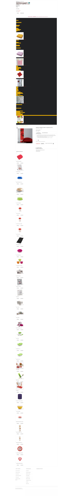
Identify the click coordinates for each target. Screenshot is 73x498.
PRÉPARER (17, 105)
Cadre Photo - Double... (18, 286)
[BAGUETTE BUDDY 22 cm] (20, 181)
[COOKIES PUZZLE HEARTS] (20, 462)
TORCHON (17, 69)
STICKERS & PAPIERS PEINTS (19, 93)
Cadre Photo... (17, 296)
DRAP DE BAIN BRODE (19, 47)
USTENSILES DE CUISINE (19, 104)
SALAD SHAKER (18, 411)
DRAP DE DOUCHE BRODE (19, 49)
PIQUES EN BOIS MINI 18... (19, 442)
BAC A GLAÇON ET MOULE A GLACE (20, 112)
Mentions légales (28, 478)
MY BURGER (17, 369)
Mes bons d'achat (18, 472)
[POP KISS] (20, 389)
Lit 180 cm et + (17, 24)
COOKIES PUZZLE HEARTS (19, 463)
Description (38, 132)
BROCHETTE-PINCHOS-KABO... (20, 421)
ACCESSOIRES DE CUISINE (19, 114)
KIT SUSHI (17, 338)
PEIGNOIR (17, 42)
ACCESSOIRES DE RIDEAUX (19, 95)
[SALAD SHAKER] (20, 410)
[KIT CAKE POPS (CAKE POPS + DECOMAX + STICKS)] (20, 327)
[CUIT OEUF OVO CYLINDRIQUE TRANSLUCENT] (20, 233)
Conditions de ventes (28, 480)
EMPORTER (17, 107)
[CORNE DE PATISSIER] (20, 160)
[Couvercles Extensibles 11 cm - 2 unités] (20, 202)
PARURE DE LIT (18, 25)
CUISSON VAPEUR (18, 113)
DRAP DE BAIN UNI (18, 46)
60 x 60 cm (17, 27)
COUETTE (17, 20)
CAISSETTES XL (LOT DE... (19, 265)
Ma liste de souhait (18, 478)
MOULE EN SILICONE (18, 108)
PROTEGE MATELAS (18, 29)
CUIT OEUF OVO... (18, 213)
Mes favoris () (18, 5)
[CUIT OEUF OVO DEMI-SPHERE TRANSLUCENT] (20, 212)
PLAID (17, 88)
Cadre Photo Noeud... (18, 171)
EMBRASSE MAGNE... (28, 86)
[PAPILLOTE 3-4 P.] (20, 358)
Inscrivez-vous (22, 1)
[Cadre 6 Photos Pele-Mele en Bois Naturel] (20, 306)
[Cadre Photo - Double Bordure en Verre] (20, 285)
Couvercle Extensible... (18, 192)
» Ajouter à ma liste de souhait (48, 143)
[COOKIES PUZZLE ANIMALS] (20, 452)
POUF (17, 91)
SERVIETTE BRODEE (18, 41)
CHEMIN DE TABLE (18, 67)
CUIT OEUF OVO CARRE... (19, 223)
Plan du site (27, 483)
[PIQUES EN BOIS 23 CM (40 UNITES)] (20, 431)
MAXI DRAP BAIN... (28, 39)
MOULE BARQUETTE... (18, 244)
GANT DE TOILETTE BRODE (19, 44)
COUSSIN (17, 87)
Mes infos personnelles (18, 475)
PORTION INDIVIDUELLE (19, 110)
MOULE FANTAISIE (18, 109)
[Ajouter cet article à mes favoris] (53, 143)
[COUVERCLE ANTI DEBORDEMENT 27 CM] (20, 254)
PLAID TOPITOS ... (28, 103)
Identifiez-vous (18, 1)
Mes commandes (18, 470)
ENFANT (17, 28)
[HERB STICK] (20, 379)
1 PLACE (17, 23)
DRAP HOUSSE (18, 30)
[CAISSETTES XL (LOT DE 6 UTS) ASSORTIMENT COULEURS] (20, 264)
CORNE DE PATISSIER (18, 161)
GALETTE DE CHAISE (18, 68)
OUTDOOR (17, 90)
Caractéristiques (45, 132)
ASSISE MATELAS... (28, 65)
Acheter (21, 173)
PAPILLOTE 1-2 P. (18, 348)
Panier (17, 6)
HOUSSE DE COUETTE (18, 22)
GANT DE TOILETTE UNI (19, 43)
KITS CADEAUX (18, 111)
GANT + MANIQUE (18, 70)
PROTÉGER (17, 106)
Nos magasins (27, 475)
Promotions (27, 470)
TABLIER (17, 66)
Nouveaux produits (28, 472)
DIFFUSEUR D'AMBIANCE (19, 92)
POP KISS (17, 390)
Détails (18, 173)
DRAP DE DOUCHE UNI (19, 48)
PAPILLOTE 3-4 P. (18, 359)
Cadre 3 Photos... (18, 317)
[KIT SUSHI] (20, 337)
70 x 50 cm (17, 26)
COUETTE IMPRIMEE (18, 21)
